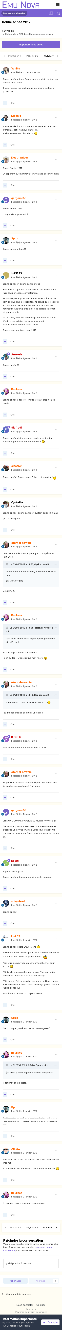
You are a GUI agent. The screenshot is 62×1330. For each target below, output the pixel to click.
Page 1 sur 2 (32, 56)
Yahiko (10, 30)
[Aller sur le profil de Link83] (6, 938)
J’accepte (51, 1322)
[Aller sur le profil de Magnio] (6, 118)
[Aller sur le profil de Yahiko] (6, 70)
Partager (16, 1280)
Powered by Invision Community (31, 1312)
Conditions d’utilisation (18, 1325)
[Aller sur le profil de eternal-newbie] (6, 544)
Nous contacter (25, 1304)
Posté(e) (26, 72)
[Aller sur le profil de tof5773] (6, 275)
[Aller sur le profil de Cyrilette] (6, 504)
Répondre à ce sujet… (21, 1263)
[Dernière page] (57, 56)
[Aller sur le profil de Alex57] (6, 1151)
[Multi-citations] (5, 103)
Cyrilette (17, 502)
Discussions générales (41, 34)
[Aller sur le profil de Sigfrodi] (6, 429)
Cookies (40, 1304)
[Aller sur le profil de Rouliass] (6, 391)
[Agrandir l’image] (36, 133)
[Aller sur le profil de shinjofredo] (6, 903)
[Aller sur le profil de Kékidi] (6, 863)
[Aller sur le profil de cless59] (6, 468)
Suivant (49, 56)
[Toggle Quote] (7, 564)
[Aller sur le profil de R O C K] (6, 739)
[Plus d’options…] (56, 70)
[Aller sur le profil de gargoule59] (6, 200)
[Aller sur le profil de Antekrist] (6, 356)
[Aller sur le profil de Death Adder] (6, 159)
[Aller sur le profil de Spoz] (6, 240)
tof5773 (16, 273)
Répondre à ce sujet (31, 44)
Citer (12, 103)
